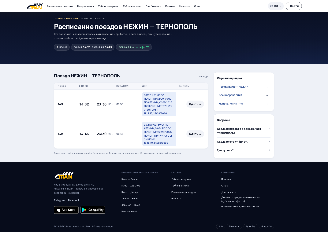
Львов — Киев (129, 199)
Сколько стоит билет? (232, 141)
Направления (85, 6)
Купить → (195, 104)
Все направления (244, 95)
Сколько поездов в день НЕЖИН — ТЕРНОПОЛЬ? (240, 131)
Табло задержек (108, 6)
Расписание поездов (60, 6)
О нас (197, 6)
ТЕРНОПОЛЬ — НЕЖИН (244, 86)
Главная (58, 18)
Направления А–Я (244, 103)
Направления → (130, 211)
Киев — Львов (129, 179)
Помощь (170, 6)
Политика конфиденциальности (240, 206)
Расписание (72, 18)
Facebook (74, 200)
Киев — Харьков (130, 186)
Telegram (59, 200)
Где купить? (225, 150)
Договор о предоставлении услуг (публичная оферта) (241, 199)
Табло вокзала (132, 6)
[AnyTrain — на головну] (35, 6)
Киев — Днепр (129, 192)
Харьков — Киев (130, 205)
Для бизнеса (153, 6)
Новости (184, 6)
